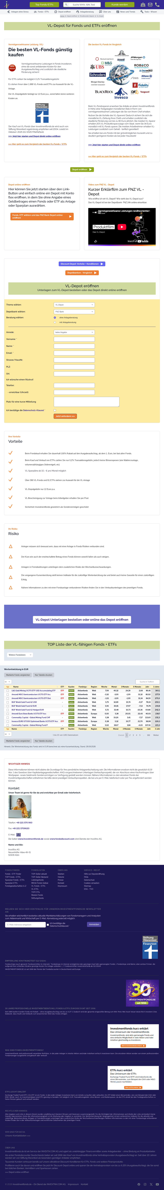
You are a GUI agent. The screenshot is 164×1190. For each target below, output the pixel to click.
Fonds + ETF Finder (13, 874)
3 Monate (125, 687)
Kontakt (61, 883)
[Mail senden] (150, 4)
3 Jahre (156, 687)
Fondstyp (83, 687)
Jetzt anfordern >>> (65, 416)
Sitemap (87, 886)
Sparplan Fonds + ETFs (14, 880)
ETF (62, 687)
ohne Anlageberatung (68, 318)
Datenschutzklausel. (59, 926)
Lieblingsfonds (37, 880)
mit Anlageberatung (67, 322)
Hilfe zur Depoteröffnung (94, 874)
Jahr (147, 687)
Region (94, 687)
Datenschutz (89, 880)
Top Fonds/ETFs (44, 4)
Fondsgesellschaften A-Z (15, 886)
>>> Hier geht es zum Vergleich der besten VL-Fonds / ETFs (117, 156)
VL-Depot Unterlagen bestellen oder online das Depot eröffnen (82, 619)
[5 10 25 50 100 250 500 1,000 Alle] (8, 682)
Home (62, 16)
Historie (61, 877)
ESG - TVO (88, 889)
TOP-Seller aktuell (39, 874)
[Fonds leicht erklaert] (133, 1036)
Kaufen (71, 690)
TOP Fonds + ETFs (12, 877)
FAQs (86, 877)
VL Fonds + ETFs (38, 886)
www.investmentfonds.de (30, 839)
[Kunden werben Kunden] (143, 4)
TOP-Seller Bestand (39, 877)
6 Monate (137, 687)
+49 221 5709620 (20, 828)
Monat (114, 687)
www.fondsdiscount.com (62, 839)
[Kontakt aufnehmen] (157, 4)
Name (15, 687)
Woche (104, 687)
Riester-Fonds (37, 895)
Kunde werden (120, 4)
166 (148, 735)
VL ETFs (34, 889)
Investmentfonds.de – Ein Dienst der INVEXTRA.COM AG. (39, 1184)
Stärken (61, 874)
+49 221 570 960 (24, 822)
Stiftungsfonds (37, 898)
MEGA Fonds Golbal (39, 883)
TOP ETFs (35, 892)
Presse (60, 880)
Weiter (156, 735)
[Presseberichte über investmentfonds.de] (150, 947)
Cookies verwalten (91, 883)
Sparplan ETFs (11, 883)
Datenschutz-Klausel (33, 410)
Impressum (62, 886)
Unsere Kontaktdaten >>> (17, 1135)
